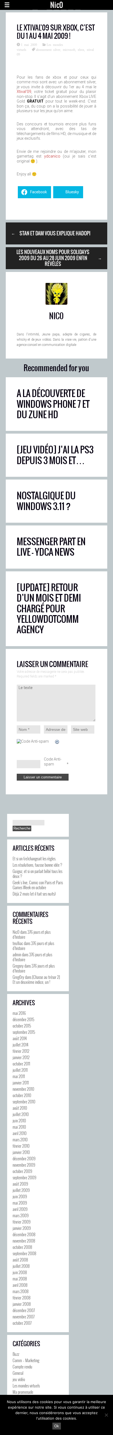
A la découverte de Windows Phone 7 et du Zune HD (53, 404)
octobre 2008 (22, 1247)
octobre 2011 (21, 1064)
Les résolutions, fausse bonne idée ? (37, 865)
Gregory (18, 966)
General (18, 1373)
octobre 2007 (22, 1323)
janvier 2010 (21, 1152)
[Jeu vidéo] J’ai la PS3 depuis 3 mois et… (55, 455)
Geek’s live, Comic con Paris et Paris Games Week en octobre (38, 884)
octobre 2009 (22, 1171)
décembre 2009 (24, 1158)
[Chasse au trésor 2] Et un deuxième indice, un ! (36, 979)
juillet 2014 (20, 1045)
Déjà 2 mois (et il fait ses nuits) (34, 894)
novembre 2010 (23, 1089)
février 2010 (21, 1146)
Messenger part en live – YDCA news (51, 547)
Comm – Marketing (26, 1360)
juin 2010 (19, 1120)
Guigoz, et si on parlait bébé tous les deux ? (37, 873)
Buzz (16, 1354)
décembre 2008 (24, 1234)
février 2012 (21, 1051)
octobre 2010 (22, 1095)
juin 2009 (20, 1196)
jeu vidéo (19, 1379)
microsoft (69, 49)
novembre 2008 (24, 1241)
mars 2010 (20, 1139)
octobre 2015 (22, 1026)
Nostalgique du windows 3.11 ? (46, 501)
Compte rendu (22, 1367)
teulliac (18, 943)
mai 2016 (19, 1013)
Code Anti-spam (52, 761)
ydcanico (52, 156)
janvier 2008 (22, 1304)
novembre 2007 (24, 1316)
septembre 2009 (24, 1177)
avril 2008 (20, 1285)
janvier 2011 (21, 1082)
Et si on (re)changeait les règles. (34, 858)
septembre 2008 (24, 1253)
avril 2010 (20, 1133)
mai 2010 (19, 1127)
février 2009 (21, 1222)
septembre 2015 (24, 1032)
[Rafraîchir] (57, 742)
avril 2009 (20, 1209)
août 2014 (20, 1038)
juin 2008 (20, 1272)
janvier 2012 (21, 1057)
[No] (106, 1415)
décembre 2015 (23, 1019)
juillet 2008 (21, 1266)
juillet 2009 (21, 1190)
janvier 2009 (22, 1228)
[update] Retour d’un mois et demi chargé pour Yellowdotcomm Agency (49, 609)
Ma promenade (23, 1392)
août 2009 (20, 1184)
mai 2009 (20, 1203)
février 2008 (21, 1297)
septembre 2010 (24, 1101)
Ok (56, 1426)
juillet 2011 (20, 1070)
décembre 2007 (24, 1310)
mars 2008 (21, 1291)
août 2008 (20, 1260)
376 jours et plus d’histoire (31, 934)
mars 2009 (21, 1215)
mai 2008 (20, 1279)
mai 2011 (19, 1076)
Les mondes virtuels (26, 1385)
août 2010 (20, 1108)
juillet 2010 (21, 1114)
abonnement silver (48, 49)
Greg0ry (18, 977)
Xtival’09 (24, 91)
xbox (81, 49)
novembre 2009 (24, 1165)
